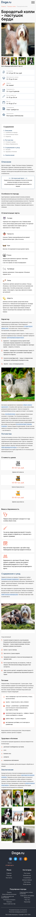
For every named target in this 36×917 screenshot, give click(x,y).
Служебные (27, 878)
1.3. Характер (7, 136)
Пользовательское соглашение (18, 909)
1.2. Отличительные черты (10, 134)
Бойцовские (27, 884)
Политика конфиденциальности (18, 912)
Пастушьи (27, 873)
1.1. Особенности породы (10, 132)
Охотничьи (27, 882)
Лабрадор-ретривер (27, 895)
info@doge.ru (10, 865)
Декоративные (27, 880)
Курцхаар (27, 901)
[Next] (32, 40)
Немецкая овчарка (9, 899)
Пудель (9, 892)
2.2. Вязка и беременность (10, 144)
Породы (9, 875)
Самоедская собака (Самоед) (26, 893)
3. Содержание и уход (11, 147)
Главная (9, 873)
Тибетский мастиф (9, 903)
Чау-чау (27, 899)
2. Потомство (8, 140)
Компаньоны (27, 875)
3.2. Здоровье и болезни (10, 151)
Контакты (9, 878)
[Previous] (3, 40)
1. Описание (7, 130)
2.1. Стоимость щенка (9, 142)
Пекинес (9, 901)
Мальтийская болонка (9, 894)
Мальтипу (27, 897)
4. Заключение (8, 155)
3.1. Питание (6, 149)
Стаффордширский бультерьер (7, 897)
